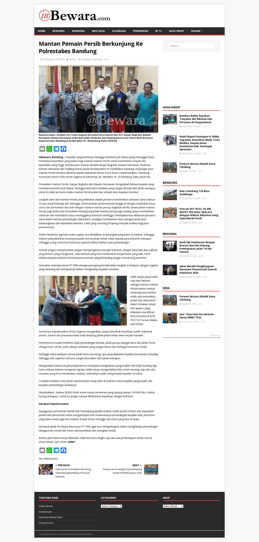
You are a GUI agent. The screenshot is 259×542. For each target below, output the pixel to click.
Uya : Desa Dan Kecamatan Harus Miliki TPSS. (197, 316)
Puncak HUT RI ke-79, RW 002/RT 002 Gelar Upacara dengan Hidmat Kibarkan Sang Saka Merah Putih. (199, 213)
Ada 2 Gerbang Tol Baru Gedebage (194, 192)
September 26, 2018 (53, 59)
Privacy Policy (46, 522)
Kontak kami (45, 511)
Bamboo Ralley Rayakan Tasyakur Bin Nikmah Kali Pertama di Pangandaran (196, 119)
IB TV (158, 31)
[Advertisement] (189, 78)
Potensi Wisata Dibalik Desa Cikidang (197, 165)
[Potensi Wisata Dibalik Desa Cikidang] (170, 170)
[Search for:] (191, 46)
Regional (59, 31)
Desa (166, 288)
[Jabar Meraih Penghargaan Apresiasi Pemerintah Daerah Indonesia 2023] (170, 273)
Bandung (78, 31)
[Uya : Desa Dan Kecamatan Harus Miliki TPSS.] (170, 321)
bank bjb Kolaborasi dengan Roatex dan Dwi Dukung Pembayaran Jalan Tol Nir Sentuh (197, 247)
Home (41, 31)
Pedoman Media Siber (51, 517)
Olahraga (119, 31)
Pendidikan (140, 31)
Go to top (215, 335)
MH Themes (86, 534)
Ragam (195, 31)
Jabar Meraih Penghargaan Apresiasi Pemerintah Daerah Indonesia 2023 (198, 269)
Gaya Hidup (176, 31)
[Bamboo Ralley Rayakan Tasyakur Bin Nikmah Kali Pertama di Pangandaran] (170, 122)
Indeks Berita (46, 506)
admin (72, 59)
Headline (86, 59)
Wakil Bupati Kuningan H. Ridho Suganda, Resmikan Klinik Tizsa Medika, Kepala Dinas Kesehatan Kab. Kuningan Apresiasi (200, 143)
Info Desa (98, 31)
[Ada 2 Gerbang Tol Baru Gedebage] (170, 198)
